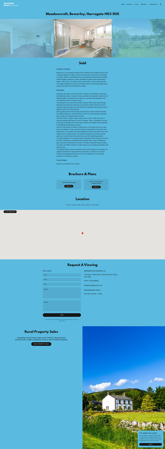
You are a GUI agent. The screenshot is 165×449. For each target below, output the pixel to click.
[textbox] (62, 274)
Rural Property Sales (41, 344)
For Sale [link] (129, 4)
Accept (151, 444)
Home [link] (123, 4)
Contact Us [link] (153, 4)
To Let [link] (136, 4)
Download (69, 186)
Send (61, 315)
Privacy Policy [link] (70, 319)
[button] (144, 4)
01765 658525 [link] (94, 281)
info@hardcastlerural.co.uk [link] (93, 285)
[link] (11, 4)
